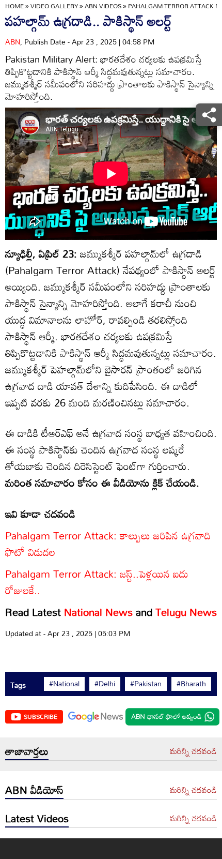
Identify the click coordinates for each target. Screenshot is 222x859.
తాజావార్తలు (27, 751)
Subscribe (40, 716)
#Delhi (104, 683)
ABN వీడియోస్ (34, 789)
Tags (18, 685)
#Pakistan (146, 683)
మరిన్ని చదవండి (193, 751)
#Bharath (191, 683)
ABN (12, 42)
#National (64, 683)
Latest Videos (37, 818)
